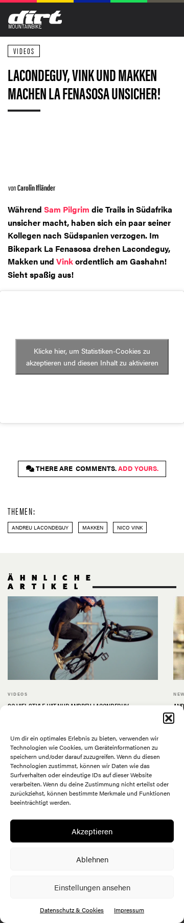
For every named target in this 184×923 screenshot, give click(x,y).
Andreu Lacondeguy (40, 527)
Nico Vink (130, 527)
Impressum (129, 909)
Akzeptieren (92, 831)
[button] (169, 718)
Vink (64, 261)
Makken (92, 527)
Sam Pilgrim (67, 209)
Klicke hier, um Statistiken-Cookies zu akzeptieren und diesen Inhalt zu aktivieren (92, 356)
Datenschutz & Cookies (72, 909)
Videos (24, 51)
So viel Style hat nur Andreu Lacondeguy (83, 661)
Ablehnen (92, 859)
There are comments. (96, 468)
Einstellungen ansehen (92, 887)
